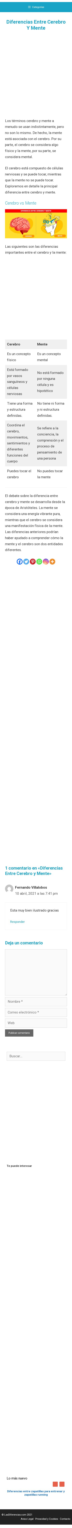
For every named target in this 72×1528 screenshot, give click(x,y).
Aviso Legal (27, 1518)
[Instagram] (46, 562)
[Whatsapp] (39, 562)
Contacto (65, 1518)
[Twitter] (26, 562)
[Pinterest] (33, 562)
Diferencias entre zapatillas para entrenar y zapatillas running (36, 1493)
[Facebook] (20, 562)
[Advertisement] (36, 74)
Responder (17, 922)
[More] (52, 562)
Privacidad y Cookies (46, 1518)
